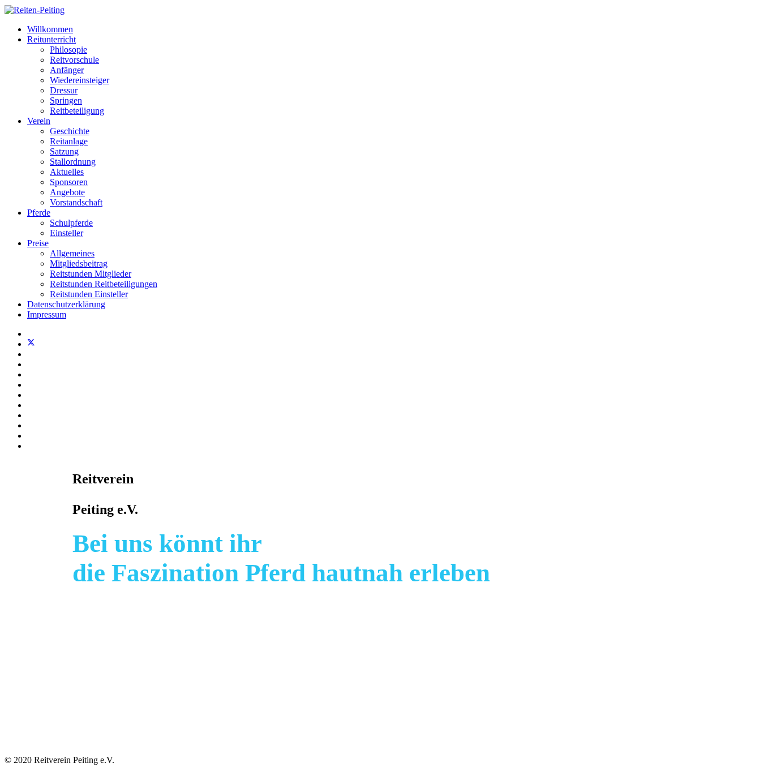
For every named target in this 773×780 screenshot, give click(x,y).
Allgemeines (72, 253)
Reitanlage (69, 141)
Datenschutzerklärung (66, 304)
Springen (66, 100)
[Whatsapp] (30, 425)
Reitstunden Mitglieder (90, 273)
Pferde (38, 212)
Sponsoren (69, 182)
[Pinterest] (30, 354)
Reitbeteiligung (77, 110)
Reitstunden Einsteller (89, 294)
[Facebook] (30, 333)
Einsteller (66, 233)
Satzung (64, 151)
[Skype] (30, 415)
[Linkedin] (30, 374)
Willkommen (50, 29)
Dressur (64, 90)
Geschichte (69, 131)
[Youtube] (30, 364)
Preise (38, 243)
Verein (38, 121)
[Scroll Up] (8, 770)
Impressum (46, 314)
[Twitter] (31, 344)
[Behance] (30, 405)
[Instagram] (30, 395)
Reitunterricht (51, 39)
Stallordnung (73, 161)
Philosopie (68, 49)
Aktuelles (67, 172)
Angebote (67, 192)
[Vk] (30, 446)
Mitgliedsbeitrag (79, 263)
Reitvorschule (74, 60)
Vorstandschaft (76, 202)
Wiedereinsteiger (79, 80)
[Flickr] (30, 435)
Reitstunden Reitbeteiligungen (103, 284)
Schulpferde (71, 223)
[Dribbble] (30, 384)
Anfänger (67, 70)
